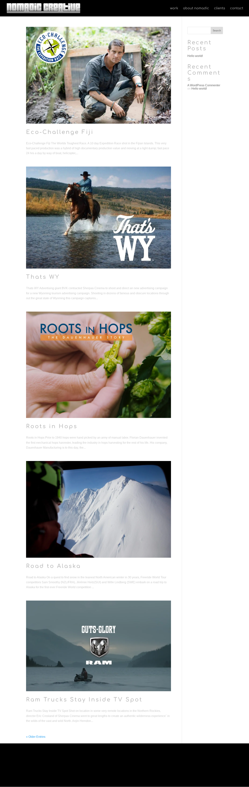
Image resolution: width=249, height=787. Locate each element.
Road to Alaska (53, 566)
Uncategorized (51, 760)
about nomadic (196, 8)
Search (217, 30)
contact (236, 8)
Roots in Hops (51, 426)
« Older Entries (35, 736)
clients (219, 8)
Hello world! (195, 55)
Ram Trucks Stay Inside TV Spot (84, 700)
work (174, 8)
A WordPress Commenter (203, 85)
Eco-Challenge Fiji (60, 132)
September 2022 (36, 760)
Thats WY (43, 277)
